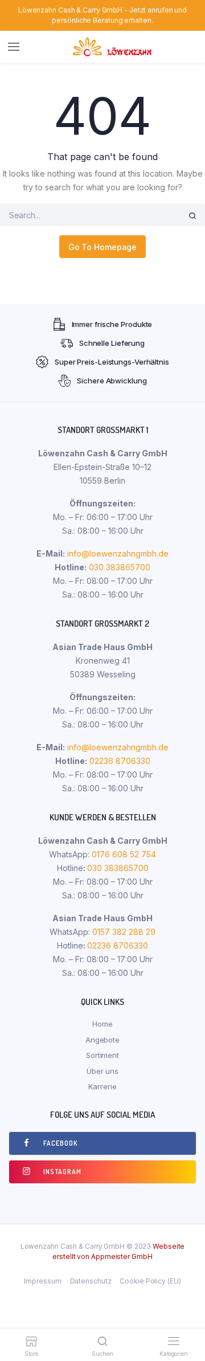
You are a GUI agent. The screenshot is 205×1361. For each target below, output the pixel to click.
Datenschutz (91, 1281)
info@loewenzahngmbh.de (118, 553)
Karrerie (102, 1086)
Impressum (42, 1281)
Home (102, 1023)
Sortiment (102, 1055)
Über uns (102, 1071)
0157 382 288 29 (122, 932)
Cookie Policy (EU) (150, 1281)
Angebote (102, 1039)
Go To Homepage (102, 247)
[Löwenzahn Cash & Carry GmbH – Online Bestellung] (113, 46)
